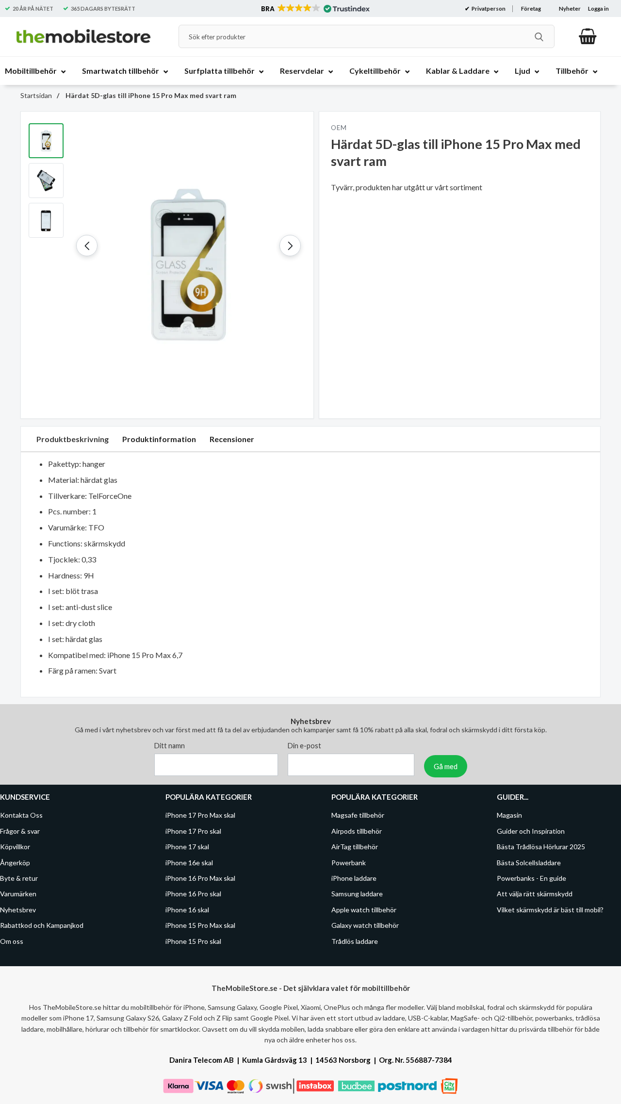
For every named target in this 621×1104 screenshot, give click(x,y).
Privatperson (488, 8)
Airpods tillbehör (356, 831)
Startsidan (36, 95)
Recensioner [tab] (232, 439)
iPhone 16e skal (189, 862)
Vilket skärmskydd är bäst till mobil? (550, 910)
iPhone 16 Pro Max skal (200, 878)
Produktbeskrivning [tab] (72, 439)
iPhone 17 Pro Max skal (200, 815)
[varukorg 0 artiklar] (587, 36)
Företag (531, 8)
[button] (314, 8)
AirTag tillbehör (354, 846)
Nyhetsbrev (18, 910)
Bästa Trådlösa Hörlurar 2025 (541, 846)
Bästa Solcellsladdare (529, 862)
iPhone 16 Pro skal (193, 894)
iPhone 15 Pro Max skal (200, 925)
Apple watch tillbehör (363, 910)
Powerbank (348, 862)
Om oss (11, 941)
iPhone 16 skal (187, 910)
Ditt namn (169, 746)
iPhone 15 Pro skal (193, 941)
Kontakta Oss (21, 815)
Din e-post (304, 746)
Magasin (509, 815)
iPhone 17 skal (187, 846)
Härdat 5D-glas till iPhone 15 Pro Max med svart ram (150, 95)
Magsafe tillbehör (357, 815)
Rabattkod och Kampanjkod (41, 925)
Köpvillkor (15, 846)
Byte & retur (19, 878)
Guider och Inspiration (531, 831)
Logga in (598, 8)
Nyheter (570, 8)
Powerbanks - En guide (531, 878)
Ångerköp (15, 862)
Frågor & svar (20, 831)
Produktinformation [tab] (159, 439)
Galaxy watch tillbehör (365, 925)
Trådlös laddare (354, 941)
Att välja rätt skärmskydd (534, 894)
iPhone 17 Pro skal (193, 831)
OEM (338, 128)
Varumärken (18, 894)
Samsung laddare (357, 894)
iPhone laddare (353, 878)
